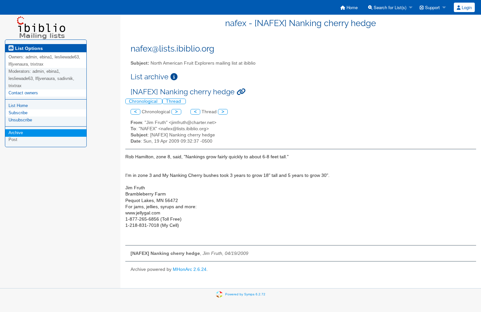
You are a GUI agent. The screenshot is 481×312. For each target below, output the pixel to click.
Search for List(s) (389, 7)
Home (351, 7)
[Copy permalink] (241, 92)
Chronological (144, 101)
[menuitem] (349, 7)
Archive (16, 132)
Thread (174, 101)
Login (466, 7)
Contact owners (23, 92)
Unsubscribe (20, 119)
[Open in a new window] (174, 77)
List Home (18, 105)
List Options (28, 48)
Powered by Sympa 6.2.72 (245, 294)
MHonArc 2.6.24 (189, 269)
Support (432, 7)
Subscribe (18, 112)
